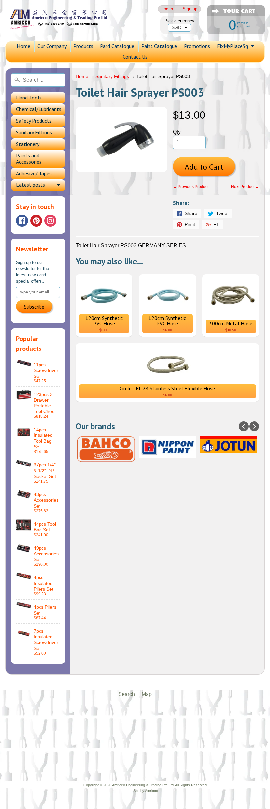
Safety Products (34, 120)
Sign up (190, 9)
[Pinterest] (36, 221)
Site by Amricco (145, 791)
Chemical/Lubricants (38, 109)
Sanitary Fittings (34, 132)
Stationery (27, 144)
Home (23, 46)
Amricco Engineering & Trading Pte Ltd (143, 785)
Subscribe (34, 306)
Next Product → (245, 186)
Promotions (197, 46)
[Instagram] (50, 221)
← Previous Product (190, 186)
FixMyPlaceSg (232, 46)
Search (126, 694)
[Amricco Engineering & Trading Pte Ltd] (64, 20)
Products (83, 46)
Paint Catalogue (159, 46)
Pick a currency (179, 20)
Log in (167, 9)
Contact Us (135, 56)
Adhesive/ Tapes (34, 173)
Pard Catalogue (117, 46)
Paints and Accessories (28, 158)
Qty (177, 132)
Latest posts (30, 184)
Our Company (52, 46)
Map (147, 694)
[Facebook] (22, 221)
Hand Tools (28, 97)
